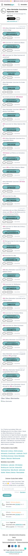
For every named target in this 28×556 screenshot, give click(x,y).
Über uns (5, 535)
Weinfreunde (16, 458)
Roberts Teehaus (11, 472)
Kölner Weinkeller (19, 456)
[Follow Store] (18, 18)
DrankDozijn (12, 453)
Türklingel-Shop (5, 470)
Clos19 (25, 453)
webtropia (22, 470)
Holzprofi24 (18, 467)
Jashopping (4, 453)
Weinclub (9, 458)
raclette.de (19, 453)
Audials (3, 472)
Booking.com (5, 467)
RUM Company (18, 451)
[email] (19, 545)
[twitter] (9, 545)
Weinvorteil (4, 451)
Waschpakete (20, 472)
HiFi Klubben (18, 465)
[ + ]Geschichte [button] (16, 37)
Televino (3, 458)
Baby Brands (14, 470)
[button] (11, 34)
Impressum (11, 540)
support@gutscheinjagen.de (14, 552)
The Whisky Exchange (7, 456)
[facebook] (12, 545)
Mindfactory (4, 465)
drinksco (10, 451)
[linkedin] (15, 545)
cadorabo (11, 465)
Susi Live (11, 467)
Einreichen (11, 18)
